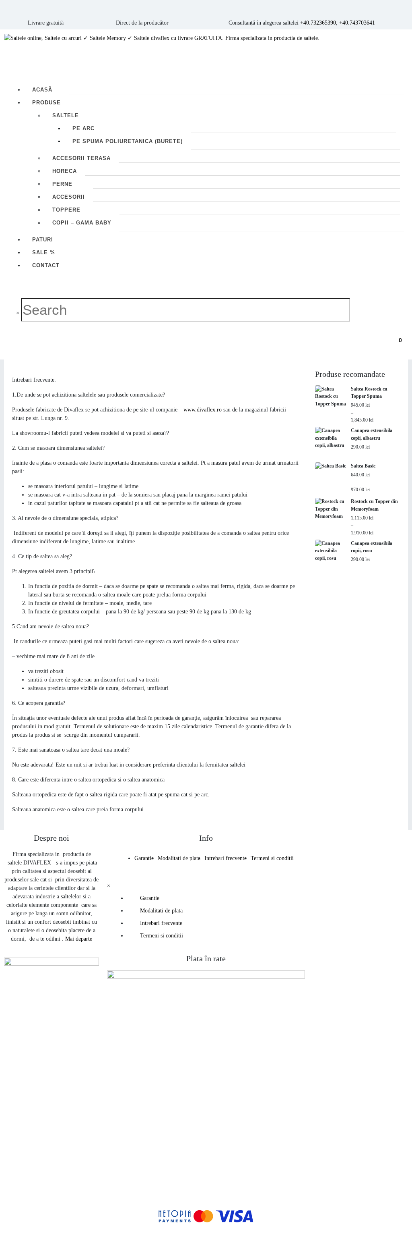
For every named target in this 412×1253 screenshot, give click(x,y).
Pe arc (83, 128)
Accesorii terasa (81, 158)
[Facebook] (352, 1036)
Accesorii (68, 197)
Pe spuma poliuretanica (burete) (127, 141)
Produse (46, 103)
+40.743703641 (357, 23)
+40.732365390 (318, 23)
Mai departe (78, 939)
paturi (42, 240)
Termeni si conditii (272, 858)
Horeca (64, 171)
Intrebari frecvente (225, 858)
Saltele (65, 115)
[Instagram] (374, 1036)
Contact (46, 265)
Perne (62, 184)
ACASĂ (42, 90)
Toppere (66, 210)
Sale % (43, 252)
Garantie (144, 858)
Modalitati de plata (179, 858)
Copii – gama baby (81, 223)
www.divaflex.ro (202, 410)
